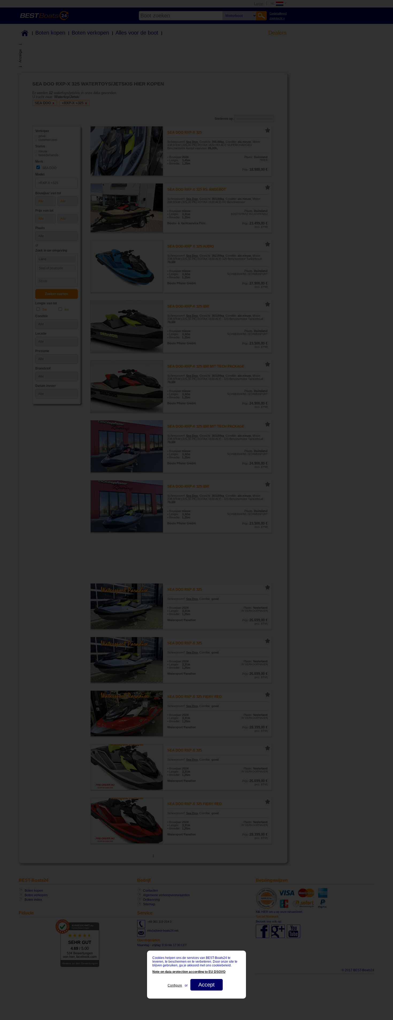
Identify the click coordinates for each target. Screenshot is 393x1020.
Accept (206, 985)
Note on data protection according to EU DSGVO (188, 972)
